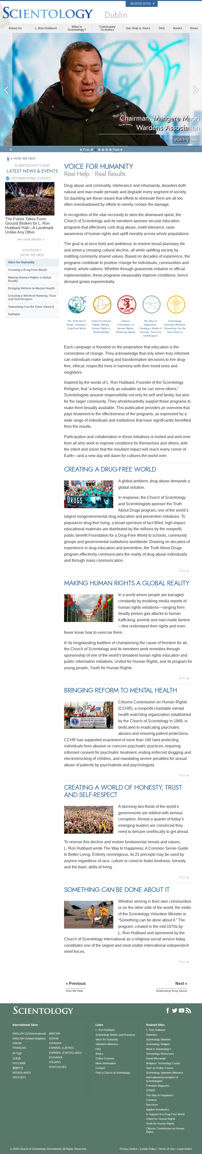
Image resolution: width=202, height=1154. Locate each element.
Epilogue (14, 314)
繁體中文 (18, 1067)
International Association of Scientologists (162, 1079)
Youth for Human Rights (160, 1123)
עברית (17, 1053)
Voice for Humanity (21, 262)
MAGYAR (54, 1033)
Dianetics (151, 1034)
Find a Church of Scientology (113, 1072)
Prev (86, 149)
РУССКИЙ (19, 1063)
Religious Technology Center (163, 1063)
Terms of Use (166, 1148)
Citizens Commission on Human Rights (165, 1130)
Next (116, 149)
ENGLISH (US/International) (29, 1033)
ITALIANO (55, 1062)
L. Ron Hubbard (46, 28)
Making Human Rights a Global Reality (29, 279)
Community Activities (107, 28)
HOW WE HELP (24, 158)
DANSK (17, 1043)
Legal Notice (184, 1148)
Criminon (151, 1099)
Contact (100, 1067)
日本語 (17, 1058)
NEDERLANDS (22, 1072)
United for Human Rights (160, 1118)
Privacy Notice (128, 1148)
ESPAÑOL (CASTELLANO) (65, 1052)
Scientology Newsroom (160, 1053)
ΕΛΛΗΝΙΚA (55, 1057)
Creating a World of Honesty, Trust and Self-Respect (32, 297)
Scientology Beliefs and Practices (115, 1034)
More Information (106, 1063)
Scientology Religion (158, 1044)
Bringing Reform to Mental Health (31, 288)
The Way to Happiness (159, 1095)
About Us (15, 28)
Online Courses (105, 1058)
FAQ (162, 28)
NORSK (54, 1038)
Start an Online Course (159, 1067)
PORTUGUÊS (57, 1066)
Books (177, 28)
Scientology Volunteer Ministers (164, 1072)
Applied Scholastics (157, 1109)
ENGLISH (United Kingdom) (29, 1038)
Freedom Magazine (157, 1085)
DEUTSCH (19, 1077)
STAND (150, 1090)
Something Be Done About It (31, 307)
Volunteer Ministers (107, 1044)
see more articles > (31, 239)
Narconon (152, 1104)
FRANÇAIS (19, 1047)
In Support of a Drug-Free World (165, 1114)
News (194, 28)
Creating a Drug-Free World (27, 270)
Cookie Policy (148, 1148)
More (182, 571)
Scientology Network (158, 1039)
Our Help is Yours (138, 28)
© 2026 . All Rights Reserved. (48, 1148)
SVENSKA (55, 1043)
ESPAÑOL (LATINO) (61, 1047)
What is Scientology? (77, 28)
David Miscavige (156, 1058)
